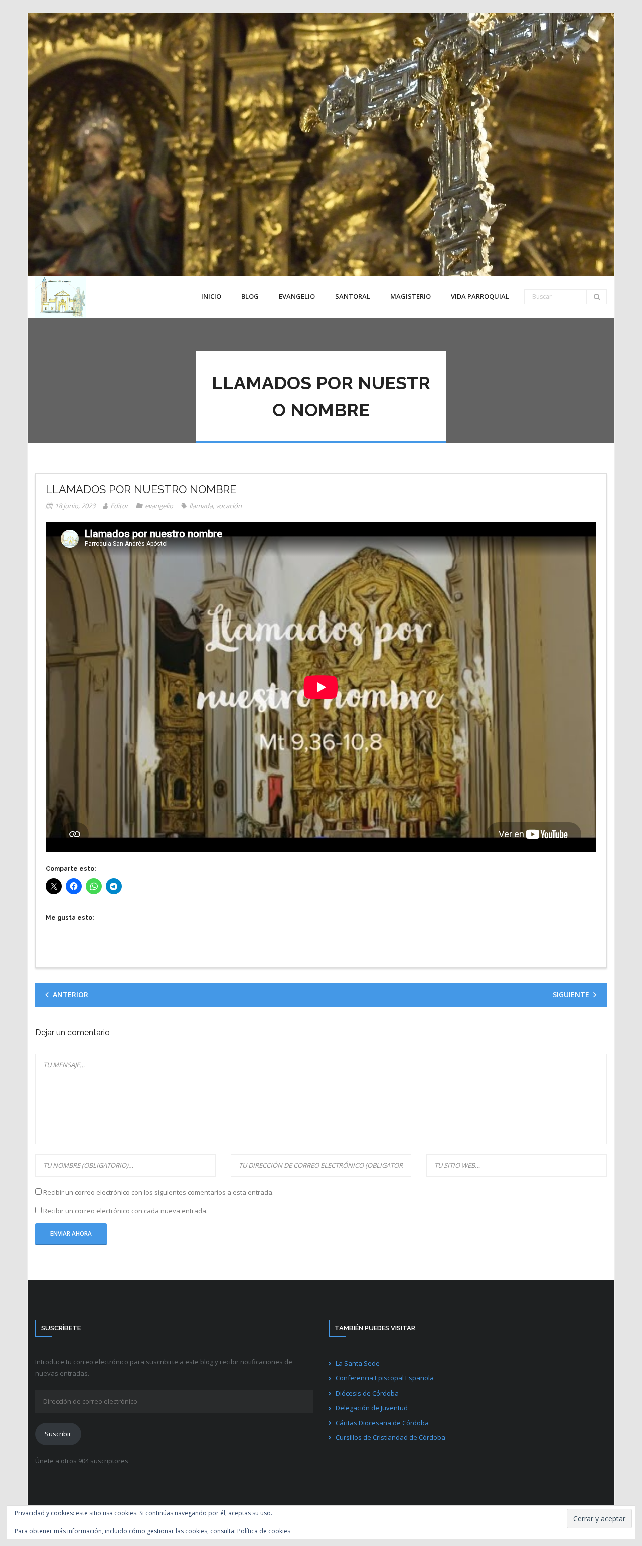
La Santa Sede (358, 1363)
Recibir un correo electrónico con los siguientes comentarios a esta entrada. (158, 1192)
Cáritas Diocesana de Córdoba (382, 1422)
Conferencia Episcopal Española (385, 1377)
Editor (119, 505)
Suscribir (58, 1433)
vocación (229, 505)
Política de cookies (263, 1531)
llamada (201, 505)
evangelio (159, 505)
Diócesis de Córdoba (367, 1393)
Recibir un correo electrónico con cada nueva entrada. (125, 1210)
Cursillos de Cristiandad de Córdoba (390, 1437)
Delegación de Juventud (372, 1407)
